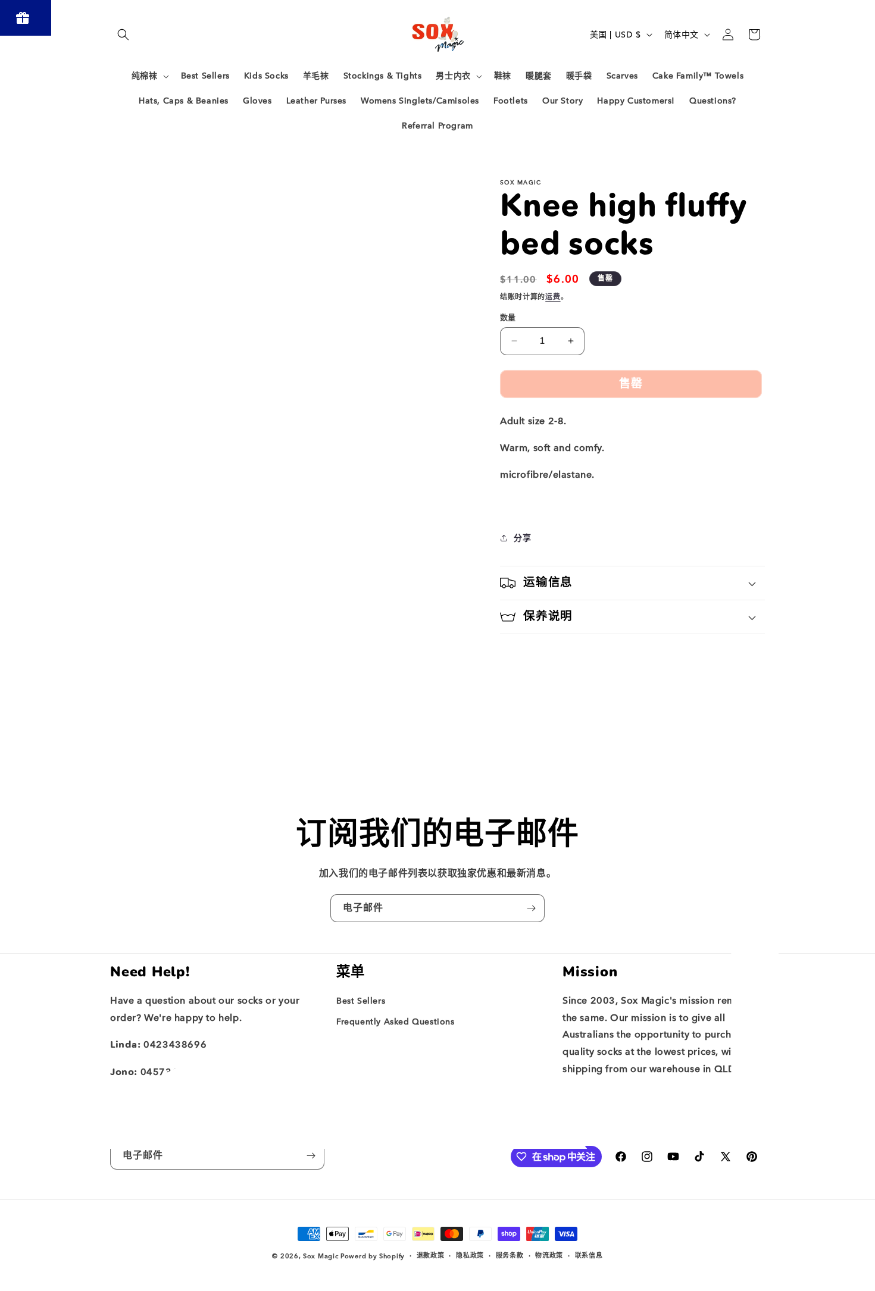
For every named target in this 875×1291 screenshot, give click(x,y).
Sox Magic (320, 1256)
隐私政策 (470, 1255)
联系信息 (589, 1255)
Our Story (356, 1043)
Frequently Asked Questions (395, 1022)
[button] (123, 34)
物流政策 (549, 1255)
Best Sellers (360, 1001)
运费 (552, 297)
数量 (508, 317)
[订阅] (531, 908)
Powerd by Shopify (372, 1256)
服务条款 (510, 1255)
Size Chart (357, 1063)
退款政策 (431, 1255)
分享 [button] (522, 538)
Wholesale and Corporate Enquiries (412, 1084)
